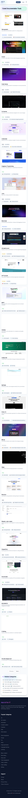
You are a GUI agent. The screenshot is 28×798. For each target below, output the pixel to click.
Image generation (5, 744)
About (2, 779)
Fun (2, 740)
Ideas (2, 742)
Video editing (4, 764)
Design (2, 737)
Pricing (2, 777)
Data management (5, 735)
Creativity (3, 727)
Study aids (3, 757)
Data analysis (4, 731)
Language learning (5, 747)
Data (2, 729)
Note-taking (3, 755)
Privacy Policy (4, 781)
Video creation (4, 762)
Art (1, 717)
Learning (3, 749)
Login (23, 2)
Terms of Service (4, 784)
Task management (5, 760)
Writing (2, 767)
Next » (17, 671)
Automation (3, 722)
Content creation (4, 724)
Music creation (4, 753)
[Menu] (26, 2)
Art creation (3, 720)
